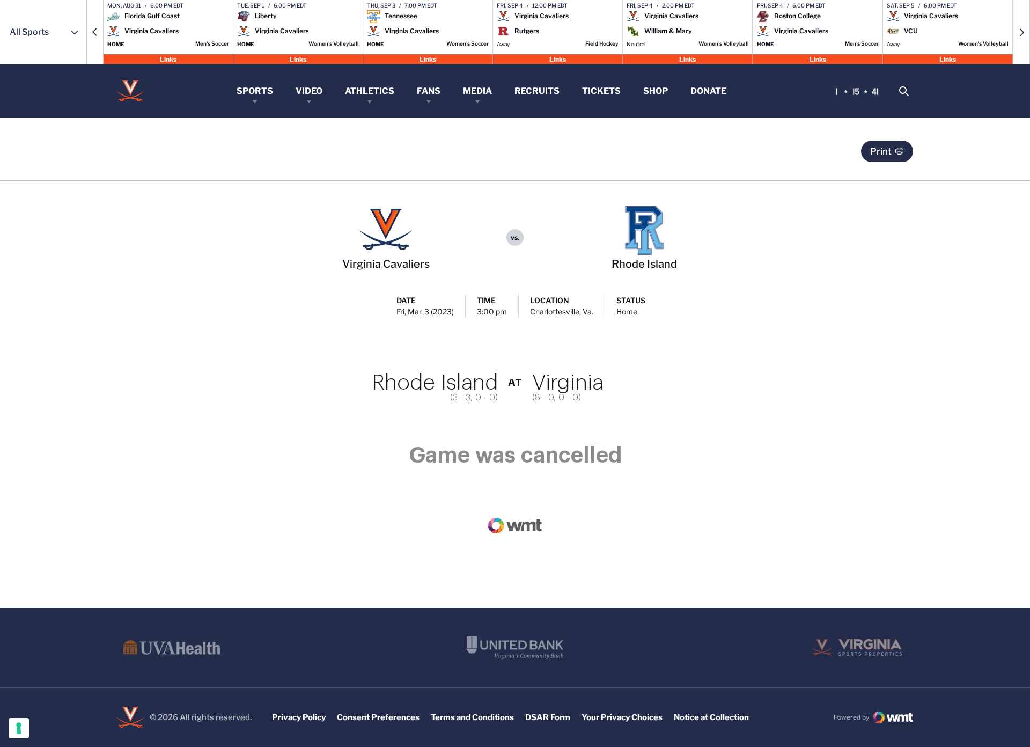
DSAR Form (547, 717)
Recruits (537, 91)
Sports (255, 91)
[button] (95, 32)
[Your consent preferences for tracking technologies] (19, 728)
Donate (708, 91)
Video (309, 91)
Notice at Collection (711, 717)
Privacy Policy (299, 717)
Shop (655, 91)
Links (168, 59)
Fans (428, 91)
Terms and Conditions (472, 717)
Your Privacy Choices (622, 717)
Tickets (601, 91)
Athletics (369, 91)
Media (477, 91)
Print (881, 151)
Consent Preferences (378, 717)
